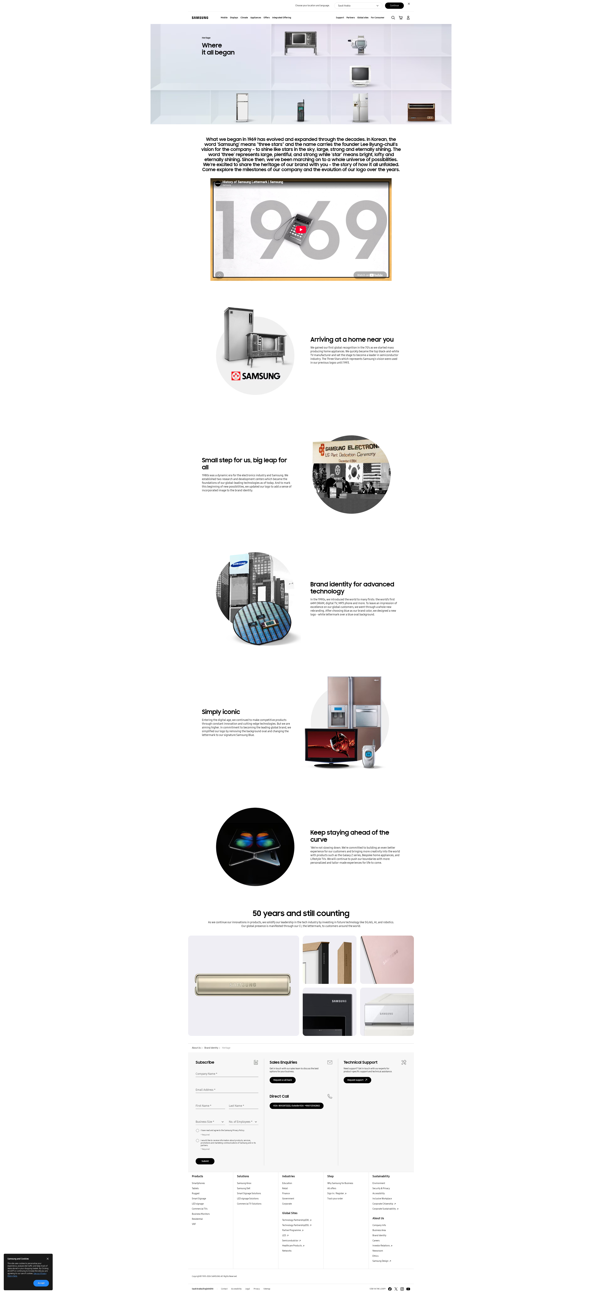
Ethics (375, 1256)
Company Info (379, 1225)
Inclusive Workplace (382, 1198)
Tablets (195, 1188)
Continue (394, 5)
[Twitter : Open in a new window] (396, 1289)
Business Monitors (201, 1214)
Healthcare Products (292, 1245)
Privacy (257, 1289)
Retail (285, 1188)
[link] (401, 18)
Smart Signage (199, 1198)
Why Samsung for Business (340, 1183)
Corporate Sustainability (384, 1208)
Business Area (379, 1230)
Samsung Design (380, 1261)
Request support (355, 1080)
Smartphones (198, 1183)
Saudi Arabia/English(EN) (202, 1289)
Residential (197, 1219)
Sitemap (267, 1289)
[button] (393, 18)
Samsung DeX (243, 1188)
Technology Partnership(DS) (295, 1225)
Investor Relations (381, 1245)
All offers (331, 1188)
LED (284, 1235)
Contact (224, 1289)
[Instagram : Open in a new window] (402, 1289)
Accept (41, 1283)
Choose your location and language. (312, 5)
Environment (378, 1183)
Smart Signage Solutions (249, 1193)
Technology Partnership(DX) (295, 1220)
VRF (194, 1224)
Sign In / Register (335, 1193)
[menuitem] (224, 17)
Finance (286, 1193)
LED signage (198, 1203)
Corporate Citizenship (383, 1203)
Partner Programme (291, 1230)
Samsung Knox (244, 1183)
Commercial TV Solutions (249, 1203)
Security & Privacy (381, 1188)
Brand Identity (379, 1235)
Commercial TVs (199, 1208)
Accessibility (378, 1193)
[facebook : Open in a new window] (390, 1289)
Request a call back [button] (282, 1080)
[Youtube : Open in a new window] (408, 1289)
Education (287, 1183)
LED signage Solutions (248, 1198)
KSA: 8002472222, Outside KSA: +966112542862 (296, 1105)
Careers (376, 1240)
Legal (247, 1289)
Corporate (287, 1203)
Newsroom (377, 1250)
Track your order (335, 1198)
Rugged (195, 1193)
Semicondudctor (290, 1240)
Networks (286, 1250)
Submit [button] (205, 1161)
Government (288, 1198)
